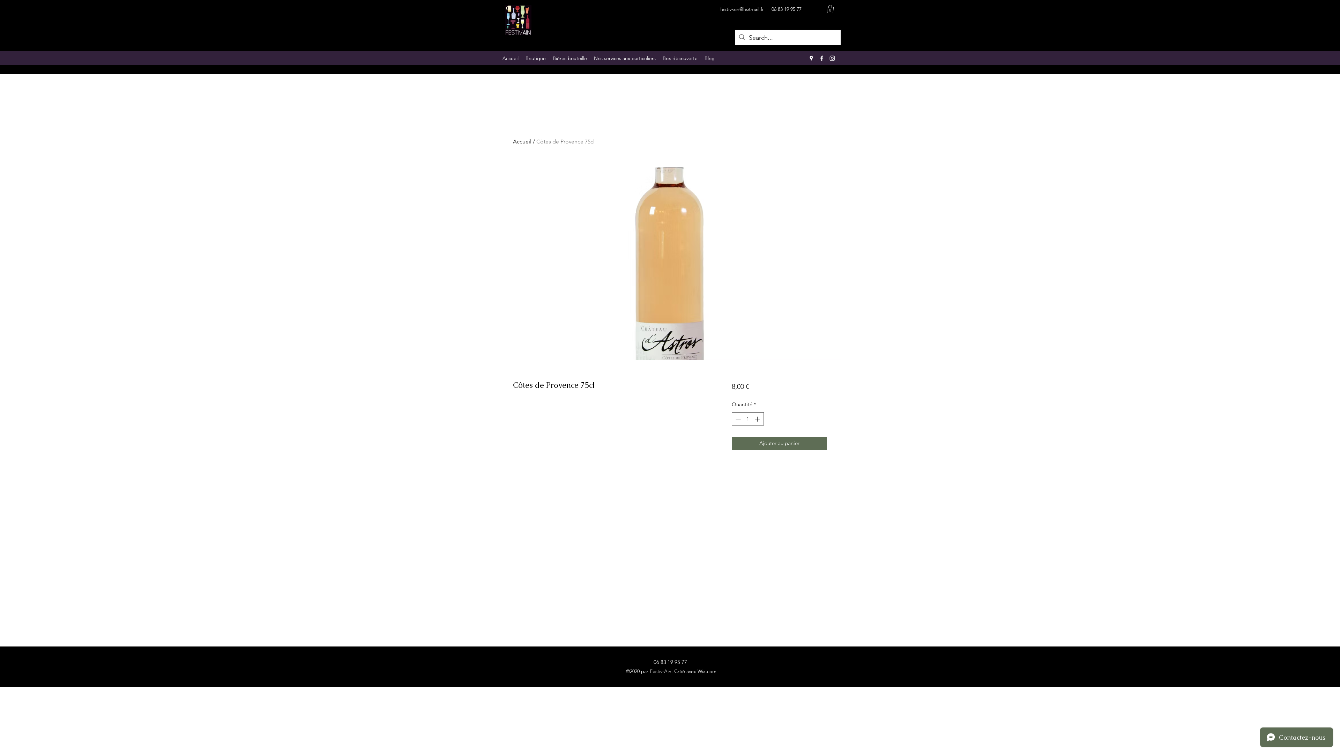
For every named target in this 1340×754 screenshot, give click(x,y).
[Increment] (758, 419)
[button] (830, 9)
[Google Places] (811, 58)
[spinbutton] (747, 419)
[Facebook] (821, 58)
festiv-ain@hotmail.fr (742, 9)
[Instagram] (832, 58)
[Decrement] (737, 419)
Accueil (522, 141)
